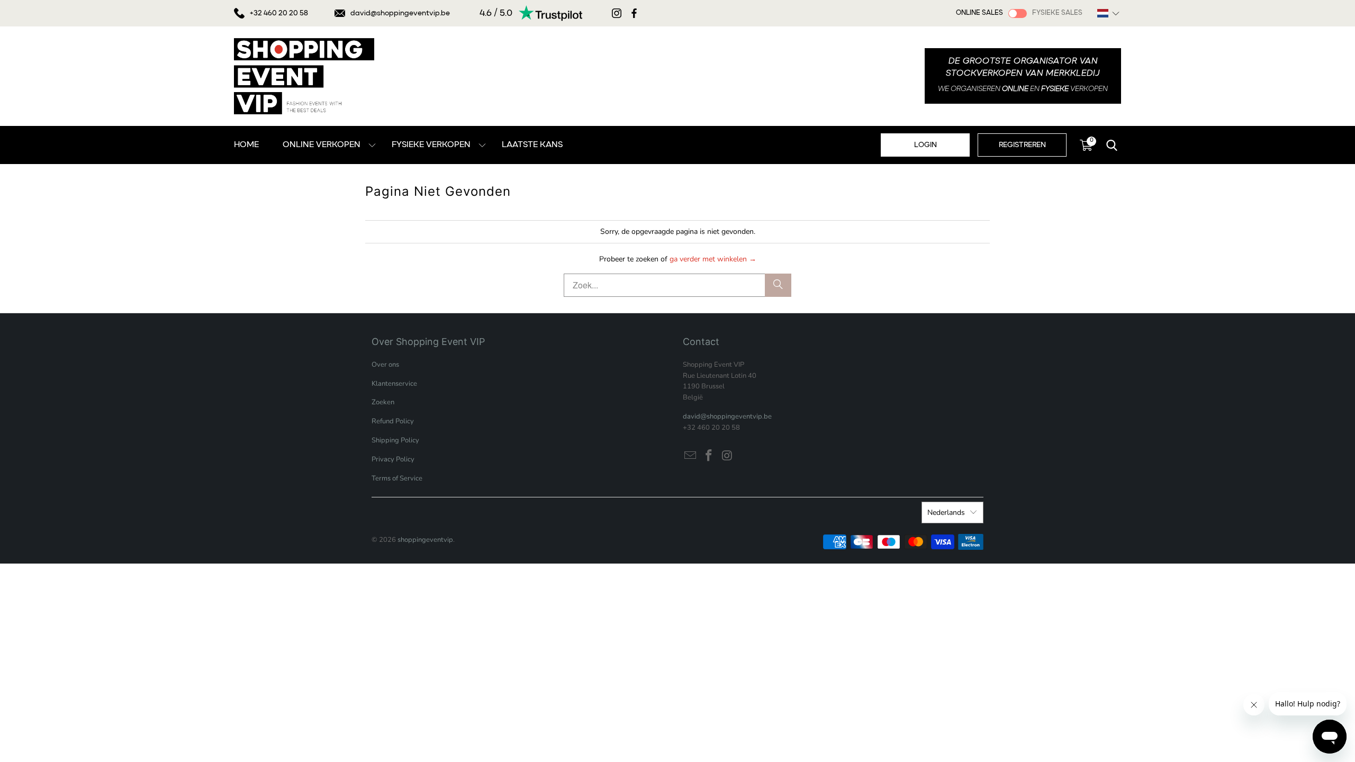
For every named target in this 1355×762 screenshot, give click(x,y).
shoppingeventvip (425, 540)
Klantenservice (394, 383)
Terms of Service (397, 478)
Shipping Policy (395, 440)
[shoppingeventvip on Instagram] (727, 456)
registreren (1022, 145)
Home (246, 145)
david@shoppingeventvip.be (400, 13)
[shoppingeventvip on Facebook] (709, 456)
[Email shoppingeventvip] (691, 456)
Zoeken (383, 402)
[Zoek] (778, 285)
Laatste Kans (532, 145)
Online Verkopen (321, 145)
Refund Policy (393, 421)
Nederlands (946, 512)
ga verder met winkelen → (713, 259)
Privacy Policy (393, 459)
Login (925, 145)
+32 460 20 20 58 (279, 13)
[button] (1108, 13)
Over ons (385, 364)
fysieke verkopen (431, 145)
